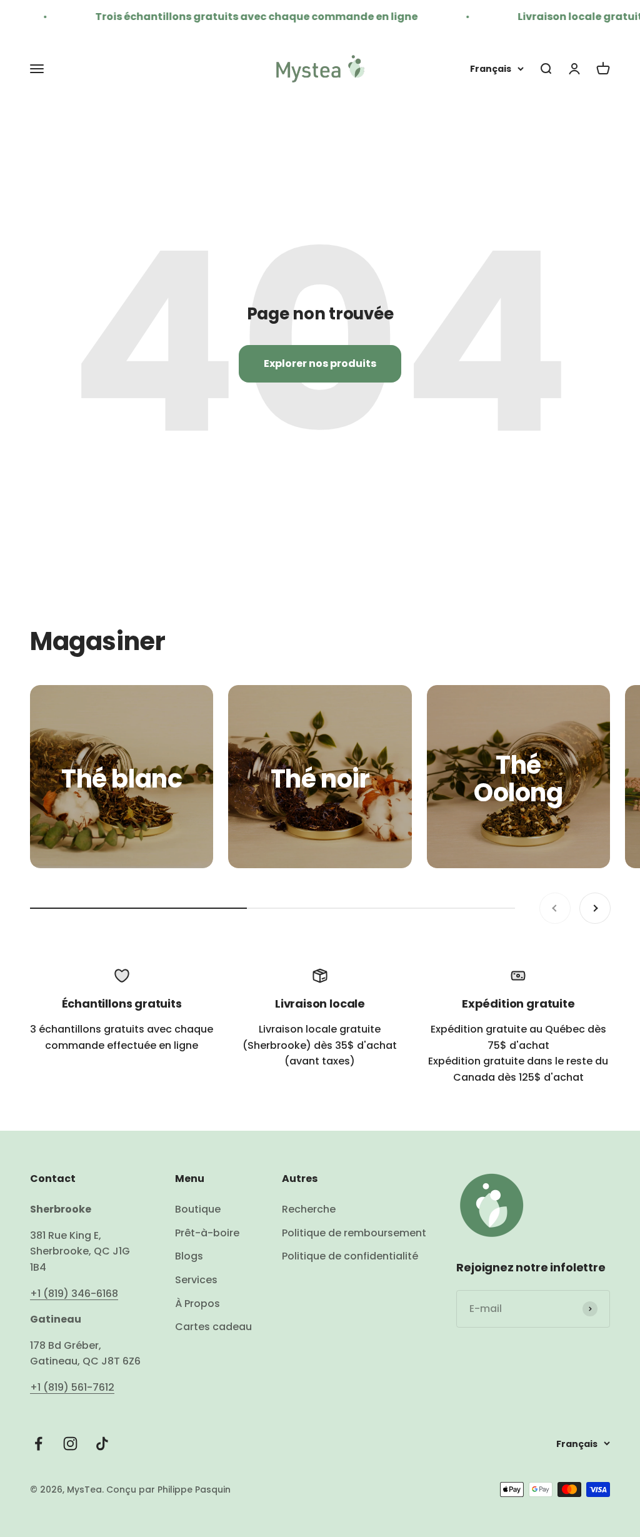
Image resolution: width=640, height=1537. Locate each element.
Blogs (189, 1256)
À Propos (197, 1303)
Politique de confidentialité (350, 1256)
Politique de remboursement (354, 1233)
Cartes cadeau (213, 1326)
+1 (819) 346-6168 (74, 1293)
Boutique (198, 1209)
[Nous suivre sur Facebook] (38, 1443)
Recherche (309, 1209)
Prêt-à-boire (207, 1233)
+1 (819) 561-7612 (72, 1387)
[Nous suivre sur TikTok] (102, 1443)
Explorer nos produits (320, 363)
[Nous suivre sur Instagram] (70, 1443)
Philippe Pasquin (193, 1489)
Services (196, 1280)
